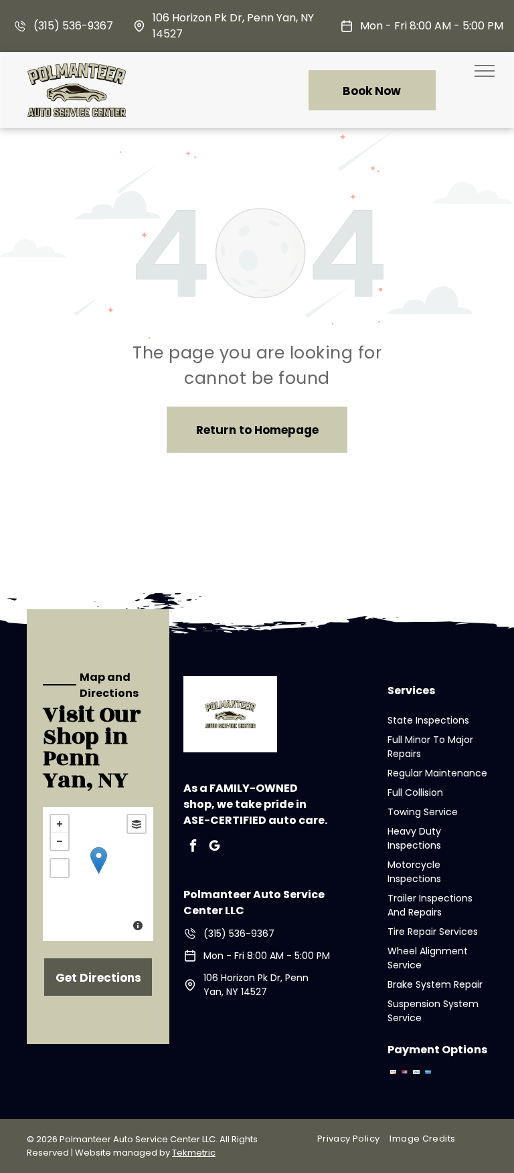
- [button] (59, 841)
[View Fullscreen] (59, 868)
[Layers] (136, 824)
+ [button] (59, 824)
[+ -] (98, 874)
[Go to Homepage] (76, 71)
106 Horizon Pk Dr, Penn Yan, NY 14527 (256, 984)
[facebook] (192, 848)
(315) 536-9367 (73, 25)
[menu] (484, 71)
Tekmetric (194, 1152)
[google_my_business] (214, 848)
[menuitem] (353, 1138)
